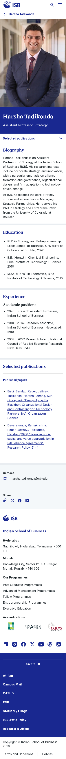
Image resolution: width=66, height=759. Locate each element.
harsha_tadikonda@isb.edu (29, 478)
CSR (6, 702)
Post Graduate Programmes (22, 585)
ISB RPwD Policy (14, 720)
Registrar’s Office (16, 729)
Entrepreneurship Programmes (24, 602)
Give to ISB (33, 664)
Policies (47, 754)
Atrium (8, 675)
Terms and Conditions (18, 754)
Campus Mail (12, 684)
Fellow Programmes (17, 596)
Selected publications (19, 138)
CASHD (8, 693)
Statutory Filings (15, 711)
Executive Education (17, 608)
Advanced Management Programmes (29, 591)
